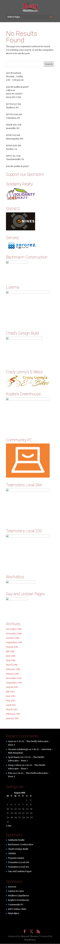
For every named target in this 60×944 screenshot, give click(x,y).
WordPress (30, 939)
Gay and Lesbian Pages (19, 871)
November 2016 (14, 633)
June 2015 (11, 696)
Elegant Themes (29, 936)
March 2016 (12, 664)
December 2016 (14, 629)
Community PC (15, 904)
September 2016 (14, 642)
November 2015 (14, 678)
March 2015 (12, 709)
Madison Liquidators (18, 895)
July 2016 (10, 651)
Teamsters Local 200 (18, 862)
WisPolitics (13, 913)
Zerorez (12, 886)
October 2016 (12, 638)
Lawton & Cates (16, 891)
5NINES (12, 853)
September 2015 (14, 682)
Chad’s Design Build (18, 849)
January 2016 (12, 673)
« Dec (9, 825)
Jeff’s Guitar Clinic (17, 909)
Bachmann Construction (20, 844)
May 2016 (10, 660)
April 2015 (11, 705)
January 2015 (12, 718)
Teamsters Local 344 (18, 867)
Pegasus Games (16, 858)
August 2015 (12, 687)
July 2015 (10, 691)
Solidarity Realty (16, 840)
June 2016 (10, 656)
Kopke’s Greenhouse (18, 900)
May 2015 (10, 700)
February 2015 (13, 714)
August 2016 (12, 647)
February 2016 (13, 669)
